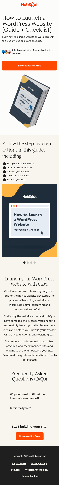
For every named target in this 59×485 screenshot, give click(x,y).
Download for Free (29, 65)
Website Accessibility (36, 469)
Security (15, 469)
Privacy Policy (39, 463)
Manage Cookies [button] (30, 476)
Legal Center (19, 463)
